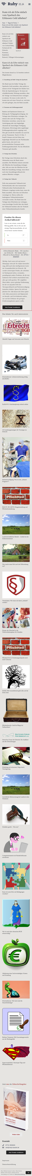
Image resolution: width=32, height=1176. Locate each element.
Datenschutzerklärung (20, 1174)
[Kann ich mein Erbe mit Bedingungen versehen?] (16, 876)
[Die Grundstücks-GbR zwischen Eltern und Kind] (16, 1090)
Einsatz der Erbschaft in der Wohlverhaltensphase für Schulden (12, 631)
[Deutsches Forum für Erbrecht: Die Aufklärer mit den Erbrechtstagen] (16, 735)
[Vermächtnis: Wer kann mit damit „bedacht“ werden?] (16, 585)
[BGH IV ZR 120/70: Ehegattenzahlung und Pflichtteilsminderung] (16, 496)
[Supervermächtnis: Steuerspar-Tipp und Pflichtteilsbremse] (16, 1052)
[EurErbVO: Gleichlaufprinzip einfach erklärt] (16, 393)
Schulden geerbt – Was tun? (10, 827)
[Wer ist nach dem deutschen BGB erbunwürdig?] (16, 914)
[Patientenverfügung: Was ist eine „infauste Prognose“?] (16, 457)
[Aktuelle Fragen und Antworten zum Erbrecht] (16, 327)
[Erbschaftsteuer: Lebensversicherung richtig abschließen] (16, 360)
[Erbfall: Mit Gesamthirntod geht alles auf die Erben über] (16, 676)
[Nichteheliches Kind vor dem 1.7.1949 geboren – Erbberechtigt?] (16, 1128)
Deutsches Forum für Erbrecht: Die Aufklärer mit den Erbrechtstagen (15, 740)
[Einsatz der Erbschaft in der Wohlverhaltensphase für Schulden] (16, 618)
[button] (23, 4)
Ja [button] (15, 235)
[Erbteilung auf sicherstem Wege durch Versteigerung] (16, 756)
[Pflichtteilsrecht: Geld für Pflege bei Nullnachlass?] (16, 710)
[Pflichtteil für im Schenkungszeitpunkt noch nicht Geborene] (16, 646)
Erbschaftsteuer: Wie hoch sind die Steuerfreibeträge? (12, 1002)
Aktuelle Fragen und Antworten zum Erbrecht (15, 339)
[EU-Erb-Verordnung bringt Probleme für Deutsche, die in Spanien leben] (16, 1155)
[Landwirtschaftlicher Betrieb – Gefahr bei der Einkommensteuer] (16, 524)
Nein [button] (15, 240)
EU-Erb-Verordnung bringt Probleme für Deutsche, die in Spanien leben (14, 1167)
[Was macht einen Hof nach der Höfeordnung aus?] (16, 553)
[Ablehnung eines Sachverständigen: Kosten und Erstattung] (16, 955)
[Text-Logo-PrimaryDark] (12, 4)
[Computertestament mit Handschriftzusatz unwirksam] (16, 842)
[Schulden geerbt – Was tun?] (16, 814)
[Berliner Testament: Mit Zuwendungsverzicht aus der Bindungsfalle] (16, 1021)
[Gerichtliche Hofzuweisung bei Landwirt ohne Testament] (16, 784)
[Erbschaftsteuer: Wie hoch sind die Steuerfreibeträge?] (16, 990)
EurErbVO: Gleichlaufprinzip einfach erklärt (15, 404)
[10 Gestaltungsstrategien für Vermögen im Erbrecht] (16, 419)
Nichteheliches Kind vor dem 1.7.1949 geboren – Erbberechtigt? (13, 1139)
